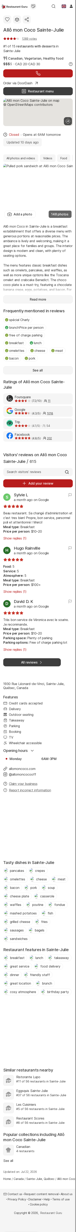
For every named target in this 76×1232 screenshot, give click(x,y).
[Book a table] (38, 73)
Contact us (14, 1194)
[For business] (33, 6)
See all (8, 1161)
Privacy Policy (17, 1199)
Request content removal (41, 1194)
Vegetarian (32, 58)
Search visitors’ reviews (24, 472)
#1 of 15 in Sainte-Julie (31, 48)
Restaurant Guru (51, 1213)
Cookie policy (39, 1204)
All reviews (29, 662)
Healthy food (53, 58)
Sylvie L (21, 494)
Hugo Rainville (27, 548)
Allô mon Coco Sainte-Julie (33, 30)
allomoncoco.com (22, 769)
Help (47, 1199)
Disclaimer (35, 1199)
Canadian (15, 58)
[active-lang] (64, 6)
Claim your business (23, 784)
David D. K (23, 601)
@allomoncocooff (22, 774)
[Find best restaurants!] (14, 6)
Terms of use (61, 1199)
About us (67, 1194)
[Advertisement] (38, 827)
